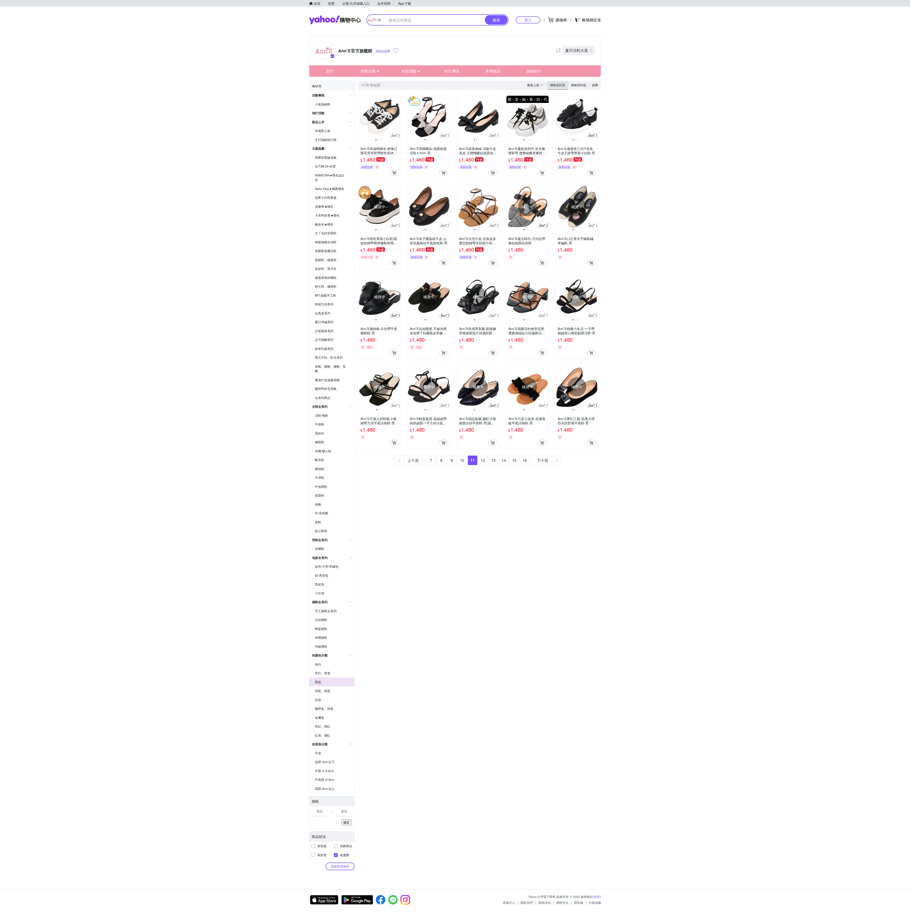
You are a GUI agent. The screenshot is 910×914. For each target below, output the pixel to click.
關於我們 (527, 902)
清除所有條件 (340, 866)
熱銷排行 (533, 71)
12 (483, 460)
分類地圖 (595, 902)
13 (493, 460)
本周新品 (492, 71)
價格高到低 (578, 85)
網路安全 (562, 902)
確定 (346, 822)
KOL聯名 (452, 71)
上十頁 (413, 460)
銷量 (595, 85)
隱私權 (578, 902)
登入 (528, 19)
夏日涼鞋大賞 (576, 50)
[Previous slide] (362, 117)
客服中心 (509, 902)
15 (514, 460)
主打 (329, 71)
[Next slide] (398, 117)
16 (525, 460)
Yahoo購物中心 (335, 20)
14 (504, 460)
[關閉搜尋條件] (379, 20)
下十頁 (542, 460)
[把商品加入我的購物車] (394, 173)
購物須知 (544, 902)
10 (462, 460)
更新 (597, 896)
